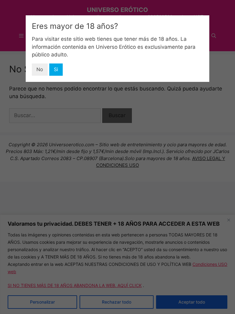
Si (56, 69)
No (39, 69)
